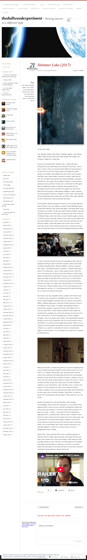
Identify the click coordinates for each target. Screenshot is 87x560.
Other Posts (35, 8)
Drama (32, 87)
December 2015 (7, 351)
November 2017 (7, 277)
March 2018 (6, 264)
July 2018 (5, 251)
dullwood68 (47, 70)
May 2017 (5, 296)
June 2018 (6, 254)
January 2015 (6, 386)
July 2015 (5, 367)
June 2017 (6, 293)
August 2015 (6, 363)
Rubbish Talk (6, 175)
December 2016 (7, 312)
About (42, 4)
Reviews (78, 8)
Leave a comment (79, 70)
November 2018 (7, 238)
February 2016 (7, 344)
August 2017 (6, 286)
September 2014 (7, 399)
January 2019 (6, 232)
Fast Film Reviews (8, 182)
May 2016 (5, 335)
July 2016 (5, 328)
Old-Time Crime (22, 8)
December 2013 (7, 428)
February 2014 (7, 421)
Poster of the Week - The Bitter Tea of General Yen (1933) (11, 153)
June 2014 (6, 409)
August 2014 (6, 402)
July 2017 (5, 290)
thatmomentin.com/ (8, 201)
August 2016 (6, 325)
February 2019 (7, 228)
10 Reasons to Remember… (11, 4)
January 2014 (6, 425)
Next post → (79, 507)
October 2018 (6, 241)
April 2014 (5, 415)
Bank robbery (25, 85)
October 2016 (6, 319)
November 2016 (7, 315)
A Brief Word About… (30, 4)
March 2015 (6, 380)
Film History (6, 209)
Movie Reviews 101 (8, 198)
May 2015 (5, 373)
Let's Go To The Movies (9, 194)
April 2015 (5, 376)
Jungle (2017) (9, 115)
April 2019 (5, 222)
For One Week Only (53, 4)
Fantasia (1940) (7, 80)
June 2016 (6, 331)
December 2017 (7, 273)
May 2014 (5, 412)
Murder (24, 91)
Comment (78, 541)
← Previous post (43, 507)
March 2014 (6, 418)
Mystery (29, 91)
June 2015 (6, 370)
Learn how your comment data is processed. (29, 525)
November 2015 (7, 354)
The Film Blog (6, 185)
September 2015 (7, 360)
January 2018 (6, 270)
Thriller (28, 98)
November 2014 (7, 392)
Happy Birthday (68, 4)
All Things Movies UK (8, 188)
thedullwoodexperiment (22, 18)
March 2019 (6, 225)
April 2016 (5, 338)
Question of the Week (65, 8)
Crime (28, 87)
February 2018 (7, 267)
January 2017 (6, 309)
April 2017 (5, 299)
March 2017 (6, 302)
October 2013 (6, 434)
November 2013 (7, 431)
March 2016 (6, 341)
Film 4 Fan (6, 178)
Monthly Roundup (9, 8)
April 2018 (5, 261)
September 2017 (7, 283)
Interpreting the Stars (8, 191)
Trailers (5, 12)
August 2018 (6, 248)
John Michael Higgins (28, 89)
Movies (54, 70)
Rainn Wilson (30, 94)
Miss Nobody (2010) (11, 139)
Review (26, 96)
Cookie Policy (42, 556)
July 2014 (5, 405)
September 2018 (7, 244)
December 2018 (7, 235)
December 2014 (7, 389)
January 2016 (6, 347)
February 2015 (7, 383)
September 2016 (7, 322)
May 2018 (5, 257)
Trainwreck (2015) (11, 159)
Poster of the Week (48, 8)
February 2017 (7, 306)
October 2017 (6, 280)
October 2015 (6, 357)
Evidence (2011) (10, 121)
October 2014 (6, 396)
